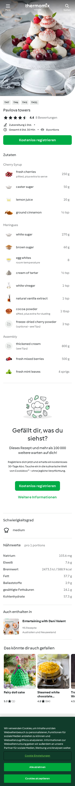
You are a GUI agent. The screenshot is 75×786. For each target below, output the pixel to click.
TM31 (34, 102)
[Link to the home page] (38, 7)
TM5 (24, 102)
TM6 (15, 102)
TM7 (6, 102)
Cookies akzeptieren (37, 778)
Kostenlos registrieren (37, 140)
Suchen (67, 10)
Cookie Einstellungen (37, 755)
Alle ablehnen (37, 767)
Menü (8, 10)
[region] (37, 751)
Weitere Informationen (37, 497)
